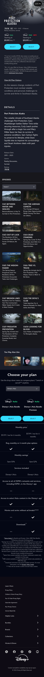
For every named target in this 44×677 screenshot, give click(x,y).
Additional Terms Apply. (16, 73)
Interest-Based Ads (10, 611)
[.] (6, 651)
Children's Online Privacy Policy (13, 594)
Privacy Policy (8, 590)
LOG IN (38, 4)
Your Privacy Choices (10, 607)
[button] (22, 616)
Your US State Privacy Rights (12, 598)
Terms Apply (8, 538)
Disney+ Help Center (28, 564)
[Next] (40, 361)
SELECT (12, 47)
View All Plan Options (12, 80)
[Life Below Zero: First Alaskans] (31, 361)
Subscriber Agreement (11, 602)
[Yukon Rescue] (12, 361)
